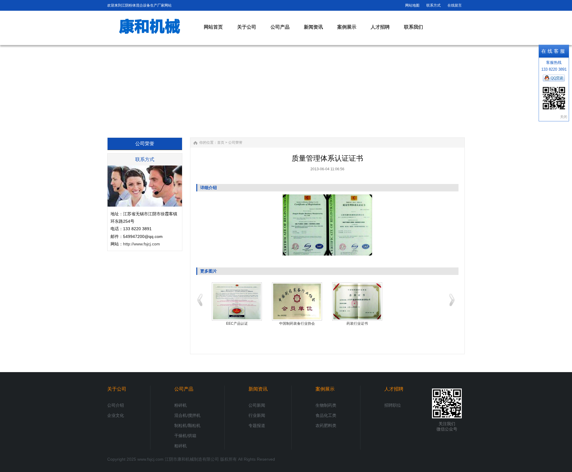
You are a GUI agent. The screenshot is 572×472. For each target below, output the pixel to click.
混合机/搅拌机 (187, 415)
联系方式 (433, 5)
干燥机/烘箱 (185, 435)
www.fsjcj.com (150, 459)
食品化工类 (325, 415)
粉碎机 (180, 405)
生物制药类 (325, 405)
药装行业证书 (357, 323)
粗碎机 (180, 445)
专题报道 (256, 425)
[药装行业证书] (357, 301)
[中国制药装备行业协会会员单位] (297, 301)
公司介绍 (115, 405)
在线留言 (454, 5)
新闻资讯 (258, 388)
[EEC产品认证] (237, 301)
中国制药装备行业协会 (297, 323)
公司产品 (183, 388)
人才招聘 (393, 388)
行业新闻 (256, 415)
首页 (220, 142)
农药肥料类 (325, 425)
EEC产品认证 (237, 323)
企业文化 (115, 415)
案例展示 (325, 388)
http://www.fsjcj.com (141, 244)
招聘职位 (392, 405)
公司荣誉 (235, 142)
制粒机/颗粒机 (187, 425)
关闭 (563, 117)
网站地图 (412, 5)
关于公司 (116, 388)
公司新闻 (256, 405)
